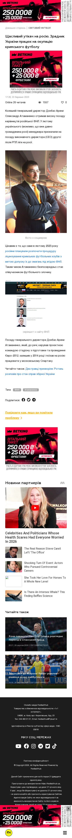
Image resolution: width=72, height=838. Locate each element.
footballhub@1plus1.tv (47, 719)
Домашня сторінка (15, 28)
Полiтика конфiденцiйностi (36, 761)
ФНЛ (17, 390)
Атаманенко (31, 390)
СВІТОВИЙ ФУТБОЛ (39, 28)
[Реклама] (36, 11)
